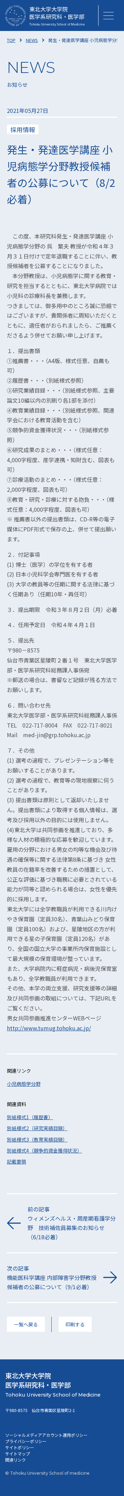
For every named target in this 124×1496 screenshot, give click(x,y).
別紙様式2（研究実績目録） (37, 1128)
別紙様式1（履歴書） (30, 1117)
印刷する (75, 1324)
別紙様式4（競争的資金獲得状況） (44, 1150)
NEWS (32, 40)
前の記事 (72, 1223)
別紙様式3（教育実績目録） (37, 1139)
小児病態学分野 (24, 1083)
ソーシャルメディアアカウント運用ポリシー (46, 1435)
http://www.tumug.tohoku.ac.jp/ (49, 1028)
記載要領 (16, 1161)
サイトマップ (17, 1453)
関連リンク (15, 1460)
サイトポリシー (19, 1447)
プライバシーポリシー (25, 1441)
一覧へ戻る (26, 1324)
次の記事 (51, 1277)
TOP (11, 40)
